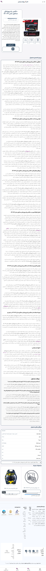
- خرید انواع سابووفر (23, 535)
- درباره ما (29, 526)
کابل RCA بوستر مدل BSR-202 (10, 493)
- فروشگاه (29, 522)
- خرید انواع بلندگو (24, 530)
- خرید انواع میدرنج (24, 524)
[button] (40, 27)
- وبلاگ (29, 529)
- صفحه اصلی (29, 518)
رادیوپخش (27, 151)
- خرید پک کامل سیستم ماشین (23, 519)
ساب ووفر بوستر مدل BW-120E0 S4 (30, 492)
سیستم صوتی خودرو (28, 65)
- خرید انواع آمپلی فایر (24, 541)
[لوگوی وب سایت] (23, 1)
